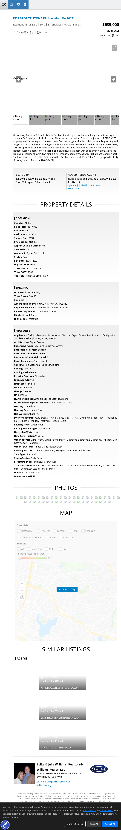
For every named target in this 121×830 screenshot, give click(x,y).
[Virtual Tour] (25, 4)
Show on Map (68, 589)
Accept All (110, 823)
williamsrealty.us (46, 785)
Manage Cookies (75, 823)
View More (73, 188)
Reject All (94, 823)
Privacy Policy (89, 810)
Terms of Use (106, 810)
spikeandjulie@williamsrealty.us (84, 185)
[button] (5, 825)
